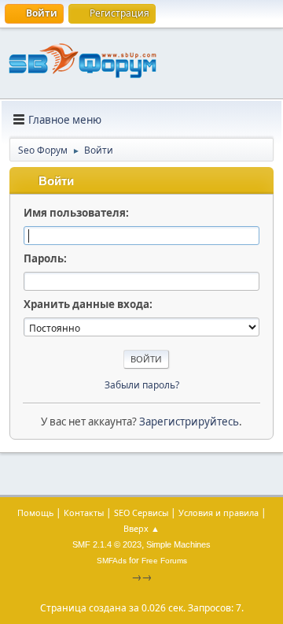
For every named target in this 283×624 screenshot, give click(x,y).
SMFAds (112, 560)
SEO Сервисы (141, 512)
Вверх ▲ (141, 528)
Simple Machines (178, 544)
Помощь (35, 512)
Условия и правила (218, 512)
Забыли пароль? (142, 385)
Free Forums (164, 560)
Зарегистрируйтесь (189, 421)
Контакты (84, 512)
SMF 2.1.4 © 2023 (107, 544)
